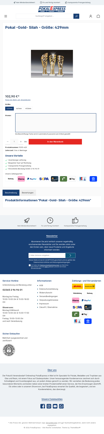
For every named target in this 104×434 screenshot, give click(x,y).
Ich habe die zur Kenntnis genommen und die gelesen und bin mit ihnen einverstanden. (49, 266)
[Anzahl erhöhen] (20, 141)
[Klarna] (21, 179)
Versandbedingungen (48, 296)
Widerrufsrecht (45, 293)
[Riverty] (63, 179)
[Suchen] (76, 16)
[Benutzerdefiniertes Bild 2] (89, 286)
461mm (19, 108)
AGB (46, 267)
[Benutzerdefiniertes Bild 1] (77, 286)
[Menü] (6, 16)
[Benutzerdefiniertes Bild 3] (77, 293)
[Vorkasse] (44, 179)
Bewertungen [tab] (27, 193)
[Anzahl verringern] (7, 141)
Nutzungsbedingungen (61, 262)
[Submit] (70, 255)
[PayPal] (31, 179)
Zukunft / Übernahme (48, 307)
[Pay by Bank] (93, 179)
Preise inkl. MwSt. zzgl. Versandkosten (18, 100)
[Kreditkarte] (54, 179)
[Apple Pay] (72, 179)
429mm (9, 108)
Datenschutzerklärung (48, 289)
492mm (28, 108)
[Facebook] (43, 406)
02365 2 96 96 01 (12, 289)
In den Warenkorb (55, 142)
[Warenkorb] (98, 16)
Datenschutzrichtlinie (41, 262)
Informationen (44, 281)
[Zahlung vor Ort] (82, 179)
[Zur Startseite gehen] (52, 9)
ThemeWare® (75, 428)
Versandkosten (51, 423)
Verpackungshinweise (48, 300)
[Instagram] (49, 406)
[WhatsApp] (61, 406)
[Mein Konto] (91, 16)
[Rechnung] (10, 179)
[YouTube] (55, 406)
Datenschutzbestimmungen (49, 265)
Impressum (44, 304)
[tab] (11, 193)
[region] (52, 64)
